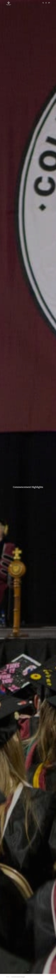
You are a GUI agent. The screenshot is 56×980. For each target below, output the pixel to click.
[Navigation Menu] (49, 2)
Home (7, 977)
